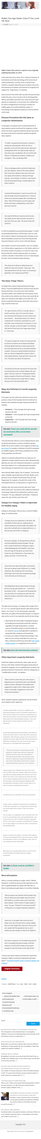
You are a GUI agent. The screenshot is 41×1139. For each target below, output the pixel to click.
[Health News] (20, 8)
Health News (12, 984)
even (21, 984)
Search (3, 1020)
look (30, 984)
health (6, 24)
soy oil (16, 631)
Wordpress (30, 1131)
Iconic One (10, 1131)
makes (35, 984)
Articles (4, 979)
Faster (26, 984)
